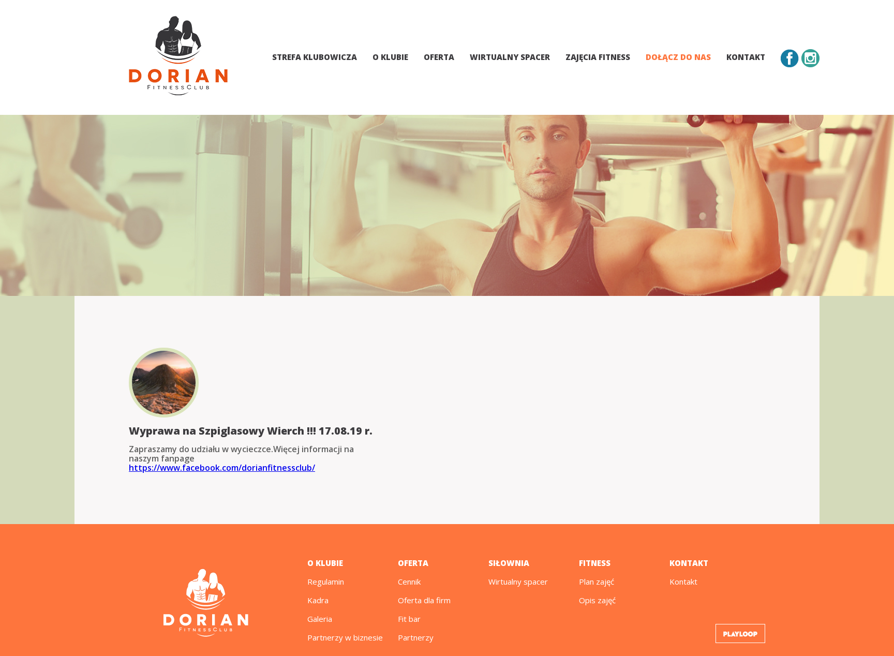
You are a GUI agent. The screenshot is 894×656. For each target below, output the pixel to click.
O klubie (390, 57)
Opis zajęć (597, 600)
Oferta (439, 57)
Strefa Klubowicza (314, 57)
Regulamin (325, 581)
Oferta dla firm (424, 600)
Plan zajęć (596, 581)
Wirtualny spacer (510, 57)
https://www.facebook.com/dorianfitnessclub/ (222, 467)
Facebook (790, 58)
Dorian (178, 57)
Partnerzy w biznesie (345, 637)
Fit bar (409, 619)
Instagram (810, 58)
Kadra (318, 600)
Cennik (409, 581)
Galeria (319, 619)
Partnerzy (416, 637)
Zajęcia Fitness (597, 57)
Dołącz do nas (678, 57)
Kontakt (745, 57)
